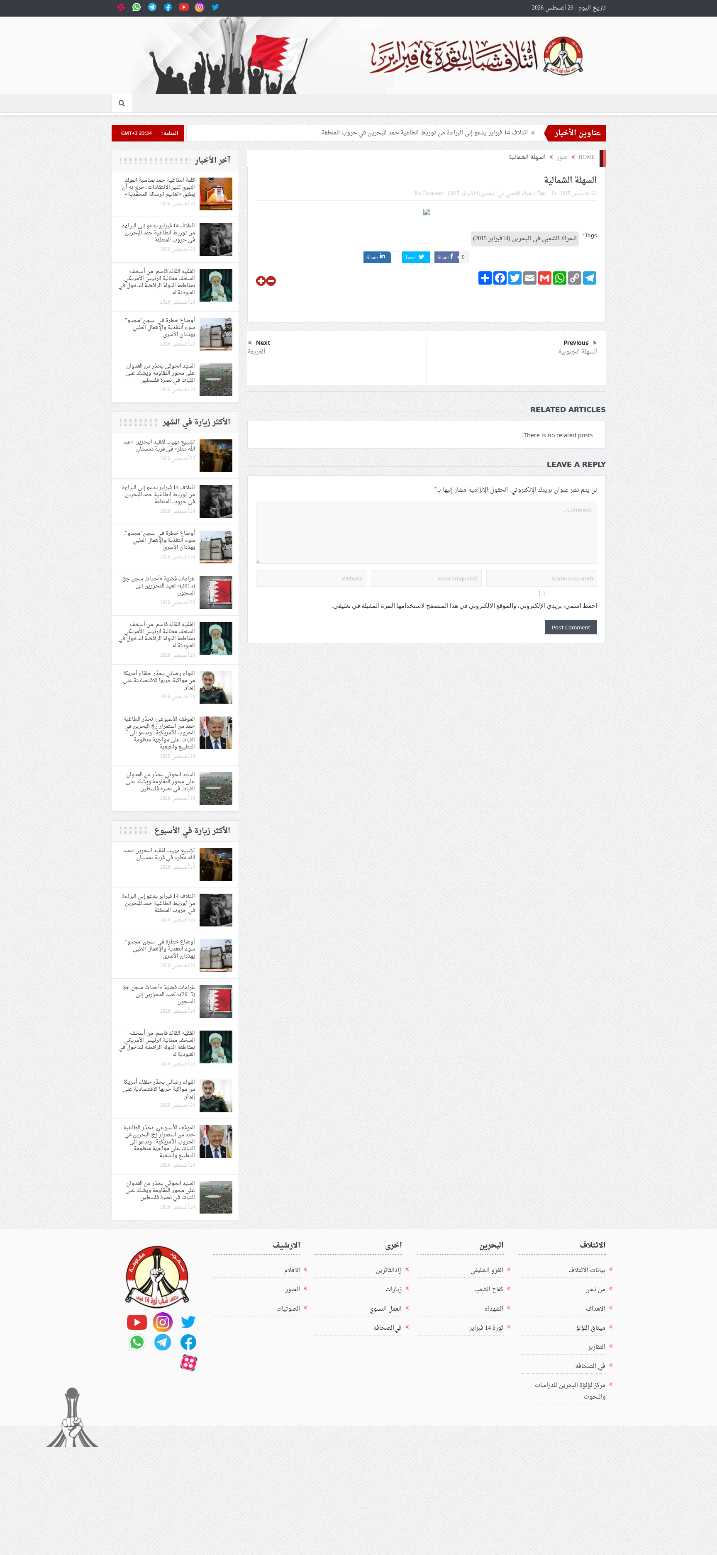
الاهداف (595, 1309)
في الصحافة (590, 1366)
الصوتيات (288, 1309)
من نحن (595, 1289)
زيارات (393, 1289)
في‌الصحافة (387, 1328)
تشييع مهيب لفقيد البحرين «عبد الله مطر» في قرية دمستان (159, 445)
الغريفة (256, 352)
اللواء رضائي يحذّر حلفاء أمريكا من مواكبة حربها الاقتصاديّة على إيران (159, 680)
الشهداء (493, 1309)
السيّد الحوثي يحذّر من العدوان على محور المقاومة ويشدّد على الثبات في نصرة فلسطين (160, 373)
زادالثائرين (389, 1270)
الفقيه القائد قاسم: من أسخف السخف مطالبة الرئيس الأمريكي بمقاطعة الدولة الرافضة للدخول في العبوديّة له (156, 282)
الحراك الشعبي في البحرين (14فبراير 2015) (491, 193)
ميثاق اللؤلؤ (590, 1328)
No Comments (429, 193)
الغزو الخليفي (487, 1270)
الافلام (292, 1270)
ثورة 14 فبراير (486, 1328)
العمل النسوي (385, 1309)
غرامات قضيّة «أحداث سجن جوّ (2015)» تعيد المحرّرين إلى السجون (159, 586)
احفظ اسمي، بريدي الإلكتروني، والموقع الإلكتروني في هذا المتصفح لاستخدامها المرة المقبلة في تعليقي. (464, 605)
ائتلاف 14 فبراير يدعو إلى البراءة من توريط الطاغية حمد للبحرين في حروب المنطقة (425, 133)
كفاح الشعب (488, 1289)
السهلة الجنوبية (578, 352)
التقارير (596, 1347)
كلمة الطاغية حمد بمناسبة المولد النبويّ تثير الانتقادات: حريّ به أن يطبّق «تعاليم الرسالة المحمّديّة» (158, 187)
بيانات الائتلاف (586, 1270)
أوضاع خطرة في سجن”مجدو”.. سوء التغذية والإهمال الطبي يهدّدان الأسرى (158, 327)
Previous (576, 342)
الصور (292, 1289)
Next (263, 342)
